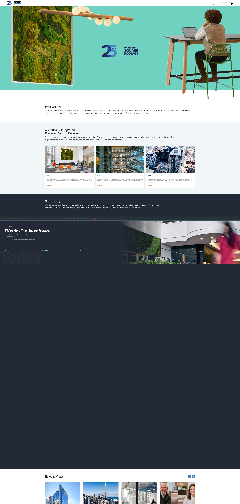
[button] (189, 476)
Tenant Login (230, 2)
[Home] (14, 3)
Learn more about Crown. (140, 113)
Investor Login (224, 2)
